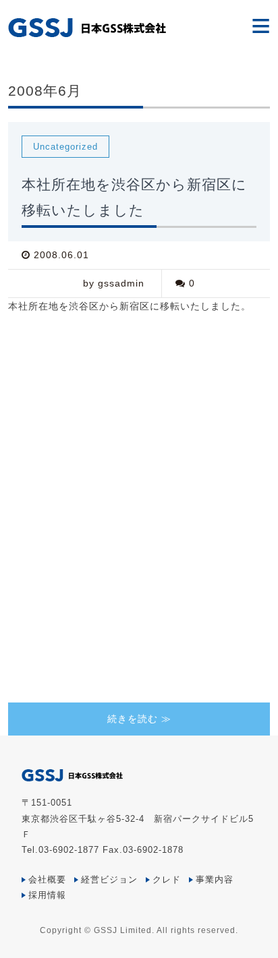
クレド (166, 879)
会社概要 (47, 879)
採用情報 (47, 895)
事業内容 (214, 879)
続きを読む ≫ (139, 718)
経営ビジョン (109, 879)
